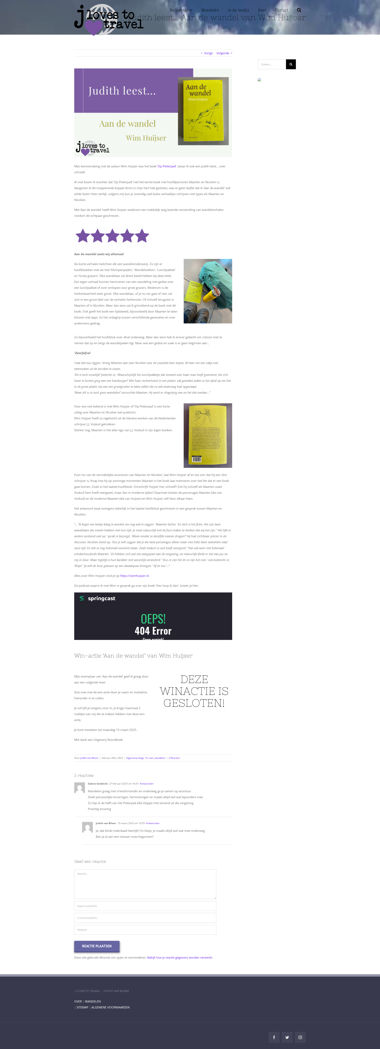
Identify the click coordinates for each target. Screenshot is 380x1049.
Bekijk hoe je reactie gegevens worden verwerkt (179, 957)
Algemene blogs (135, 758)
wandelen (160, 758)
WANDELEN (93, 1001)
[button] (299, 10)
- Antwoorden (146, 783)
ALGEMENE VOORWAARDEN (110, 1007)
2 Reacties (174, 758)
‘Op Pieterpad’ (166, 166)
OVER (78, 1001)
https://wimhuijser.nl (134, 576)
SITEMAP (82, 1007)
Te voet (149, 758)
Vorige (208, 53)
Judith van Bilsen (89, 758)
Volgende (223, 53)
